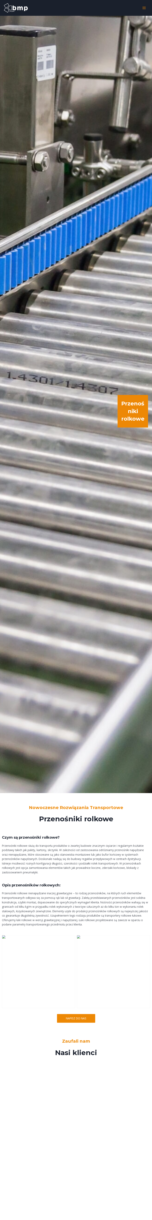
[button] (76, 1018)
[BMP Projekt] (16, 8)
